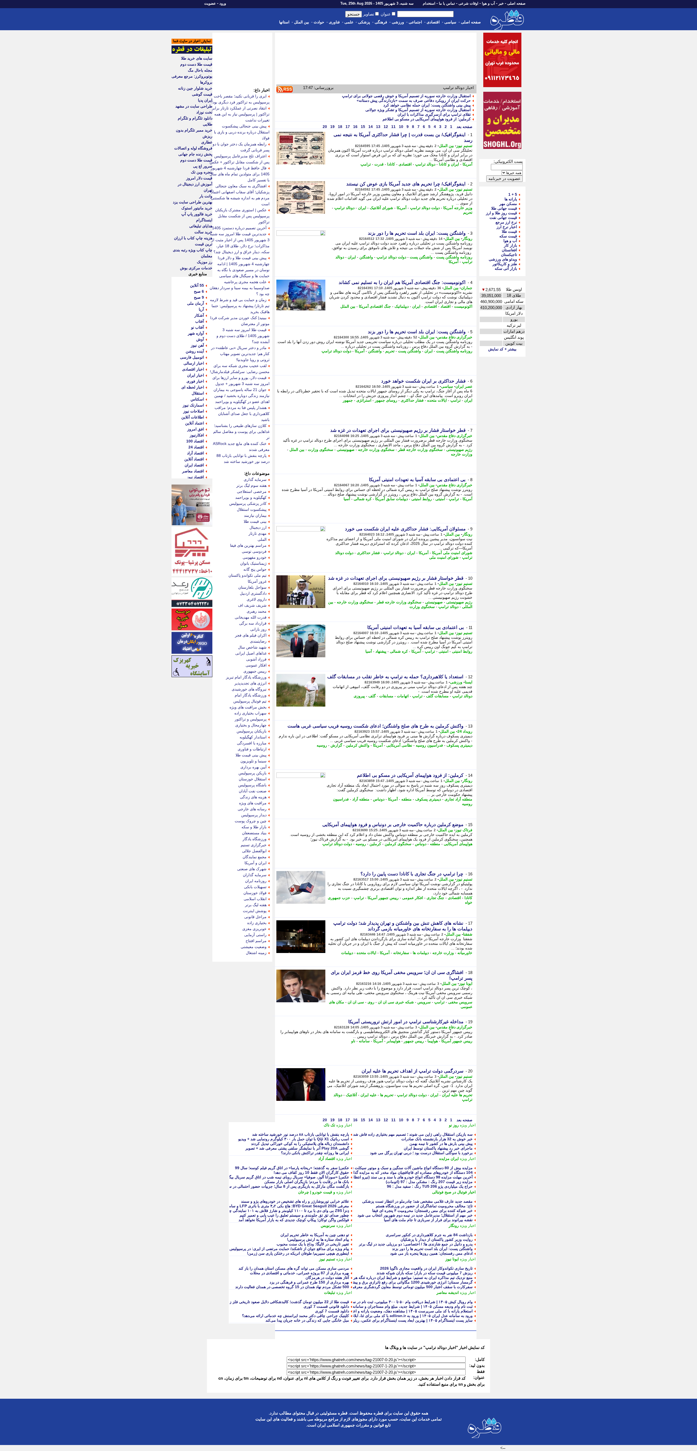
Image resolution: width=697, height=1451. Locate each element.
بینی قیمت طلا (255, 521)
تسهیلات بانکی (255, 887)
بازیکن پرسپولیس (253, 773)
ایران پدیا (205, 100)
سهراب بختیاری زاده (250, 713)
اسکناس (197, 399)
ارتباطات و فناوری (252, 749)
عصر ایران (464, 386)
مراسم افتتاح (256, 941)
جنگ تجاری (435, 898)
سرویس (424, 1002)
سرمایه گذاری (255, 479)
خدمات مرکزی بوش (196, 268)
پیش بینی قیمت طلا (251, 755)
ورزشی (398, 22)
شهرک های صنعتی (252, 869)
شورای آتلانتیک (381, 208)
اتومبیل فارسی (192, 357)
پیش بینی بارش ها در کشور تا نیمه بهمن (441, 1143)
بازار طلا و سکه (254, 827)
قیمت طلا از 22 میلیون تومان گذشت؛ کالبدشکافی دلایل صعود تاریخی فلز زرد (287, 1302)
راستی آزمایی (255, 935)
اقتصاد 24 (196, 447)
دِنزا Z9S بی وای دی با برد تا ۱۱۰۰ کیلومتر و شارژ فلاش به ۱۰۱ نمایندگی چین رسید (282, 1210)
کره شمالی (363, 499)
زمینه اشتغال (256, 953)
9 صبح (199, 297)
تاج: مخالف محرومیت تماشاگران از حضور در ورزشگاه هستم (424, 1206)
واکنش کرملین (357, 745)
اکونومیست (463, 306)
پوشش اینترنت (255, 911)
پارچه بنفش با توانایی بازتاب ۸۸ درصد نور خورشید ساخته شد (300, 1134)
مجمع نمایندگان (255, 857)
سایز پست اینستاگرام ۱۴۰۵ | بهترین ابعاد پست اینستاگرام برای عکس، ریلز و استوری (405, 1320)
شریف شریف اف (252, 605)
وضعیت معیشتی (254, 947)
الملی (262, 539)
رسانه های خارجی (252, 809)
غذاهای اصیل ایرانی (251, 653)
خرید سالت (203, 232)
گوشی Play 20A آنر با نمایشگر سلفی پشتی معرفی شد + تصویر (297, 1148)
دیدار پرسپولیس (254, 815)
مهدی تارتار (258, 533)
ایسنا (468, 682)
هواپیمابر (393, 1041)
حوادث (319, 22)
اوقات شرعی (468, 3)
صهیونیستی (345, 449)
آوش (200, 339)
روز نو (454, 1125)
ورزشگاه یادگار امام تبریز (246, 677)
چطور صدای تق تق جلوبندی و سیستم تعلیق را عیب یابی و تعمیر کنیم (294, 1215)
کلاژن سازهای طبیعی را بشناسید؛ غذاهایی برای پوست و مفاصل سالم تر (241, 431)
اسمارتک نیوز (193, 405)
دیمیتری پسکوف (459, 745)
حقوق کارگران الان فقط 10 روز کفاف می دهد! (311, 1172)
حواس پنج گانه (255, 569)
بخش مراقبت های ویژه (248, 707)
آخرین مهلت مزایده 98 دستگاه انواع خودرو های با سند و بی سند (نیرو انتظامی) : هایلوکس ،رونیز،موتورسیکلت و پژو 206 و (375, 1177)
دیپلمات (347, 953)
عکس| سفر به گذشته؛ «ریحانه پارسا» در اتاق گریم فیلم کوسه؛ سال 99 (292, 1168)
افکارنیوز (197, 435)
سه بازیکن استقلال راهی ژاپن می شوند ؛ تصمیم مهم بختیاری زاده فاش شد (413, 1134)
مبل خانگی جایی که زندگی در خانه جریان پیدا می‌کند (307, 1320)
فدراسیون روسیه (429, 745)
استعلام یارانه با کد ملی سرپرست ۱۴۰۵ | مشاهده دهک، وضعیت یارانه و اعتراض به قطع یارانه (398, 1311)
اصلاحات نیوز (193, 411)
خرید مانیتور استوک (196, 208)
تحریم (467, 212)
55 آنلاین (197, 285)
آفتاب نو (197, 327)
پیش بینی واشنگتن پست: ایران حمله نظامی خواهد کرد (427, 105)
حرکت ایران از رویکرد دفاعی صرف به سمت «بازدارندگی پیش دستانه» (414, 100)
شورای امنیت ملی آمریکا (452, 553)
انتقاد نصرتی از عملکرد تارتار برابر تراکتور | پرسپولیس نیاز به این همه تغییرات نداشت (241, 114)
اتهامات (403, 696)
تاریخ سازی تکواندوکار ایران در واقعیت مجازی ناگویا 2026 (426, 1268)
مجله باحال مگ (200, 70)
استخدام (429, 3)
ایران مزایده (449, 1158)
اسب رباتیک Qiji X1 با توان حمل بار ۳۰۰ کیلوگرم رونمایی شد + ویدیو (293, 1139)
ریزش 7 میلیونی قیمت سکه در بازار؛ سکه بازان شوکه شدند (425, 1273)
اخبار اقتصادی (193, 369)
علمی (348, 22)
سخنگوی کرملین (398, 844)
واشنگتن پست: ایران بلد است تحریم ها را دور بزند (432, 1249)
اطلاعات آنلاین (192, 417)
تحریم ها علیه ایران (457, 1095)
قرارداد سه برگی (253, 623)
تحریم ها (386, 1095)
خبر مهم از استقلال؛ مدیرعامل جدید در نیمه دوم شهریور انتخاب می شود (415, 1215)
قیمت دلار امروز (199, 178)
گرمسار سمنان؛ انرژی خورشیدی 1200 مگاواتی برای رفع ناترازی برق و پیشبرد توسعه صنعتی (398, 1282)
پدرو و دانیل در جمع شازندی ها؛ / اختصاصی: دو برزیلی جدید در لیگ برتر (416, 1244)
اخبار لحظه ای (192, 387)
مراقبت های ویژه (253, 803)
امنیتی (440, 499)
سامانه (364, 1041)
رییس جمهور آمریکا (383, 898)
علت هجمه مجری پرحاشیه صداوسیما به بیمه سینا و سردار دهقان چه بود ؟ (240, 288)
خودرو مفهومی (255, 557)
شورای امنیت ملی (443, 557)
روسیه (322, 745)
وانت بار (205, 196)
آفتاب (199, 321)
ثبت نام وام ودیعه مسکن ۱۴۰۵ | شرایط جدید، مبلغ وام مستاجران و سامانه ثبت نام (406, 1306)
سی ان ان (356, 1002)
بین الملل (301, 22)
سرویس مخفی (460, 1002)
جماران (466, 288)
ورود (222, 3)
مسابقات (386, 696)
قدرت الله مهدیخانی (251, 617)
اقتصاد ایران (194, 465)
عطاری (206, 142)
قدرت (379, 164)
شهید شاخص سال (252, 647)
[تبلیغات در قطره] (192, 52)
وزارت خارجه (461, 454)
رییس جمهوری (255, 671)
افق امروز (195, 429)
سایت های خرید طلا (196, 58)
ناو (353, 1041)
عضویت (210, 3)
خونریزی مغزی (254, 929)
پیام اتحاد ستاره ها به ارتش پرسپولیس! (318, 1239)
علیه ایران (368, 1095)
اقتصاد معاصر (193, 471)
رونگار (467, 238)
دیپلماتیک (402, 306)
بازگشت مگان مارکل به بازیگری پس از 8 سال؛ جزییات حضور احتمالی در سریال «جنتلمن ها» (275, 1186)
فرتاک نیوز (464, 830)
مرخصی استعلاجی (252, 491)
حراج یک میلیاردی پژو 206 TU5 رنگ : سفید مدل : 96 (430, 1186)
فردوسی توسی (254, 551)
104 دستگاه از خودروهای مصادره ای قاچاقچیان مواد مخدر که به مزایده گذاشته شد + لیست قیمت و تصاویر (387, 1172)
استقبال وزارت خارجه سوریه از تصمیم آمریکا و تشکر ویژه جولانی (418, 110)
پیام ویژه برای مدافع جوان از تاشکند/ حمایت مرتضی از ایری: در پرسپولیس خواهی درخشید (276, 1249)
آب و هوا (488, 3)
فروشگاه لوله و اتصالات (193, 148)
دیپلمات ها (421, 953)
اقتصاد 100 (195, 441)
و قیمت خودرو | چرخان (316, 1192)
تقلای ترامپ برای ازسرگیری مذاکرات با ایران (434, 114)
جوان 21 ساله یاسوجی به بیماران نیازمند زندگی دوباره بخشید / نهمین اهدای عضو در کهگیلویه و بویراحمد (241, 395)
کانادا (391, 164)
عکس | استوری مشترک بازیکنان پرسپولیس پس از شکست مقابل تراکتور (242, 216)
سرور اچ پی (202, 166)
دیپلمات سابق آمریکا (391, 499)
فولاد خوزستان (255, 893)
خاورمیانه (464, 953)
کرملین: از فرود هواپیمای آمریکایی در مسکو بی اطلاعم (427, 119)
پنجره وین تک (201, 172)
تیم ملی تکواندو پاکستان (247, 575)
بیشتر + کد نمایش (502, 349)
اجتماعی (415, 22)
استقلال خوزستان (253, 779)
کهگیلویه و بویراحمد (251, 497)
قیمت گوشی (202, 94)
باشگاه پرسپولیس (252, 785)
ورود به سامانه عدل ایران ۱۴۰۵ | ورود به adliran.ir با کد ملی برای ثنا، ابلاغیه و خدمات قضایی (397, 1315)
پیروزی (359, 696)
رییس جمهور (414, 1041)
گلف (372, 696)
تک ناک (329, 1125)
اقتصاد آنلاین (194, 459)
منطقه (406, 799)
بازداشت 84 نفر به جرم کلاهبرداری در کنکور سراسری (429, 1235)
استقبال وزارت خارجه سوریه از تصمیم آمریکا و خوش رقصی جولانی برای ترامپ (406, 96)
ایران (362, 208)
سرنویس (328, 1225)
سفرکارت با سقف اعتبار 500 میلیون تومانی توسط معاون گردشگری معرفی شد (409, 1287)
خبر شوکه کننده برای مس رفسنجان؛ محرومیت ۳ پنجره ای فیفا (422, 1210)
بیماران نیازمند (255, 515)
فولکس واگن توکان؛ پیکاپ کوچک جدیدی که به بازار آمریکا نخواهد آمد (294, 1220)
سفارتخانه (401, 953)
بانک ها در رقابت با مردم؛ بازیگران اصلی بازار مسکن (306, 1182)
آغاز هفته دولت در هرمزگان (327, 1277)
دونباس (378, 799)
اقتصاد (446, 306)
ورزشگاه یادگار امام (251, 695)
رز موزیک (204, 262)
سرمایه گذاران (255, 875)
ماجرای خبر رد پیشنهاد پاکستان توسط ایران (438, 1148)
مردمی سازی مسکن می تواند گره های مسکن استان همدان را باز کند (294, 1268)
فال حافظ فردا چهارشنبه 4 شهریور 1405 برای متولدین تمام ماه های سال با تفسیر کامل (240, 174)
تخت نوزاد (204, 112)
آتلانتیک (351, 1095)
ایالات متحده (437, 400)
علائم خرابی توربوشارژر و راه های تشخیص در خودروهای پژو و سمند (295, 1201)
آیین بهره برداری (253, 767)
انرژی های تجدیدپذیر (250, 683)
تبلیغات (329, 1292)
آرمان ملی (195, 303)
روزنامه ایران (256, 881)
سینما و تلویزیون (253, 761)
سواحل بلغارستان (252, 587)
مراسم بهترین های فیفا (248, 545)
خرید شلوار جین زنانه (195, 88)
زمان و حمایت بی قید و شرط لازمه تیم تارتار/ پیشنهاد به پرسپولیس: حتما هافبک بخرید (240, 306)
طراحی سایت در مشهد (193, 106)
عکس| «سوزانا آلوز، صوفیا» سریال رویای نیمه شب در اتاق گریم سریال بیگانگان (285, 1177)
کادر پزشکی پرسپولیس (248, 503)
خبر (501, 3)
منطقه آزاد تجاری (458, 799)
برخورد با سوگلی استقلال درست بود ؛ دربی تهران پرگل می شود (421, 1153)
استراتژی (363, 400)
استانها (284, 22)
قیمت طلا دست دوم (196, 64)
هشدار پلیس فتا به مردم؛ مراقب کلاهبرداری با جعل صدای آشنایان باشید (242, 413)
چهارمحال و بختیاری (251, 725)
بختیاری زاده (257, 923)
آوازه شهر (196, 333)
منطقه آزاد (360, 799)
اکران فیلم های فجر (251, 635)
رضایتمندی (258, 641)
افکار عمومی (412, 898)
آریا (201, 309)
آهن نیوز (197, 345)
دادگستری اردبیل (253, 593)
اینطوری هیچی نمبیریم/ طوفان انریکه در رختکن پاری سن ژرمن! (298, 1253)
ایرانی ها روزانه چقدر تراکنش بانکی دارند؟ (315, 1153)
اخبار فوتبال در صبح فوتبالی (454, 1192)
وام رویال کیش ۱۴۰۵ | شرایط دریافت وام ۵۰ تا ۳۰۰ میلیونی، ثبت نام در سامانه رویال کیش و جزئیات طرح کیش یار (380, 1302)
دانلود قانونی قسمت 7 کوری (326, 1306)
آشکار (199, 315)
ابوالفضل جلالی (254, 851)
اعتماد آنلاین (194, 423)
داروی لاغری (257, 599)
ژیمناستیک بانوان (253, 563)
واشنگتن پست (421, 257)
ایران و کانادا (449, 164)
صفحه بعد (464, 126)
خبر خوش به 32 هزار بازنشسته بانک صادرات (437, 1139)
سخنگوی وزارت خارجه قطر (420, 449)
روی (371, 1002)
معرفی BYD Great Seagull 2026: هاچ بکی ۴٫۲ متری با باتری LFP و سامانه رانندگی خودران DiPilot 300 (263, 1206)
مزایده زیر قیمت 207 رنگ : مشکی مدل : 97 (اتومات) (429, 1182)
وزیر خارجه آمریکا (457, 208)
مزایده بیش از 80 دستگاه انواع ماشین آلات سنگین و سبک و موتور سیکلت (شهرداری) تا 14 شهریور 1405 (389, 1168)
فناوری (334, 22)
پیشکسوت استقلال (252, 509)
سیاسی (450, 22)
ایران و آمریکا (255, 863)
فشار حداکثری (412, 400)
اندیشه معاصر (447, 1292)
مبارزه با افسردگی (252, 743)
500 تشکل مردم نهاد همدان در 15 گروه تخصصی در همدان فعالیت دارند (292, 1287)
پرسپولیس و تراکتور (251, 719)
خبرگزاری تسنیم (254, 845)
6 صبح (199, 291)
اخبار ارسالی (194, 363)
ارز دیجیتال (258, 527)
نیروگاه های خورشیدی (249, 689)
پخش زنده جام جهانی (195, 154)
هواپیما (432, 1041)
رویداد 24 (464, 731)
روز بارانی (258, 629)
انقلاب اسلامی (255, 899)
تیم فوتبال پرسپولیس (250, 701)
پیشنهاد (380, 651)
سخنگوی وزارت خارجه (376, 449)
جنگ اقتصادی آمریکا (375, 306)
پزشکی (364, 22)
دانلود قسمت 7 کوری (332, 1311)
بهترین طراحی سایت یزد (192, 202)
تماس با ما (447, 3)
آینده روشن (195, 351)
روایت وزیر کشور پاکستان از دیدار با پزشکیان (437, 1239)
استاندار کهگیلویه (253, 737)
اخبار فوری (195, 381)
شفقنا (467, 934)
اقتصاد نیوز (195, 477)
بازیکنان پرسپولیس (252, 731)
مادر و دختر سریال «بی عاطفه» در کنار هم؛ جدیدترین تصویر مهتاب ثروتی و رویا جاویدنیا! (240, 354)
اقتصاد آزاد (326, 1158)
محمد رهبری (257, 611)
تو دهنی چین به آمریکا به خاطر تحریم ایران (314, 1235)
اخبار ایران (195, 375)
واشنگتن (366, 257)
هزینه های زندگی (253, 797)
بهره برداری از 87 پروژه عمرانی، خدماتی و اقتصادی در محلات (299, 1273)
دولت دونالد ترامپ (425, 208)
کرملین (375, 844)
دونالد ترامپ (425, 164)
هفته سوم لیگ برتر (251, 485)
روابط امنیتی (421, 499)
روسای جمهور (386, 400)
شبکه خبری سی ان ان (396, 1002)
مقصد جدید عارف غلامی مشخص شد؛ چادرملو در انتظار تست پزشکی (417, 1201)
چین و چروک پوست (251, 821)
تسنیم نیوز (464, 145)
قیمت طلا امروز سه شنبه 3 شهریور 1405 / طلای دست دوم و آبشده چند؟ (243, 336)
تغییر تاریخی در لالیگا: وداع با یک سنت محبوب (313, 1244)
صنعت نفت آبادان (253, 791)
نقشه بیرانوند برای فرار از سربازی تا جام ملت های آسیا (428, 1220)
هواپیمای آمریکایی (458, 844)
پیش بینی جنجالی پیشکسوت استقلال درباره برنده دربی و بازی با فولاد (242, 132)
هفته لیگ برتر (256, 905)
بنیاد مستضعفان (254, 833)
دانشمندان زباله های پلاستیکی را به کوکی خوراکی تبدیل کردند (300, 1143)
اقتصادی (433, 22)
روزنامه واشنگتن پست (454, 257)
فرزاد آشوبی (256, 659)
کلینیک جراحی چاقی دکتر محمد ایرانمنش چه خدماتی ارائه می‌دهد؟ (295, 1315)
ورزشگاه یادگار (255, 839)
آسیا (347, 499)
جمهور (348, 400)
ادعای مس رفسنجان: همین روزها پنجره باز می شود (431, 1253)
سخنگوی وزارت (320, 449)
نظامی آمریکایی (399, 745)
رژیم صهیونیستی (459, 449)
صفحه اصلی (516, 3)
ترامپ (365, 164)
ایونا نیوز (465, 983)
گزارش (336, 745)
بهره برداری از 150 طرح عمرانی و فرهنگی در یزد (309, 1282)
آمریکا (467, 164)
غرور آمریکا (257, 581)
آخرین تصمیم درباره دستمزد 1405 (239, 228)
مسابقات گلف (437, 696)
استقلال (198, 393)
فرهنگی (381, 22)
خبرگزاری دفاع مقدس (454, 337)
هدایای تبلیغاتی (200, 226)
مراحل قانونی (255, 917)
